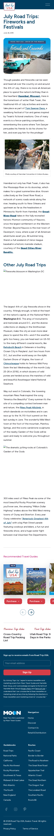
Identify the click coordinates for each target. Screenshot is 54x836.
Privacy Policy (9, 828)
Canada (7, 800)
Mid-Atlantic (9, 785)
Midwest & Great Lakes (13, 780)
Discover (32, 723)
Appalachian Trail (36, 770)
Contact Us (33, 728)
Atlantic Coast (35, 775)
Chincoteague (11, 363)
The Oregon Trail (35, 785)
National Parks (10, 755)
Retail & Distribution (37, 733)
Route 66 (32, 800)
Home (31, 718)
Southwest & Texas (12, 775)
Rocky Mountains (11, 770)
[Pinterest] (25, 809)
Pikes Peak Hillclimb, (31, 407)
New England (9, 795)
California (7, 760)
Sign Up (27, 672)
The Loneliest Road (37, 790)
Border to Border (36, 755)
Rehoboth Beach (12, 347)
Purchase (12, 601)
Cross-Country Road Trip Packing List (14, 637)
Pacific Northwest (11, 765)
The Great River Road (37, 765)
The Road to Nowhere (38, 760)
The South (8, 790)
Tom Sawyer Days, (35, 108)
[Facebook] (6, 809)
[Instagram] (15, 809)
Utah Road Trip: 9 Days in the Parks (40, 636)
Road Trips (8, 751)
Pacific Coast (34, 751)
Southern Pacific (35, 795)
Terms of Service (30, 828)
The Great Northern (37, 780)
